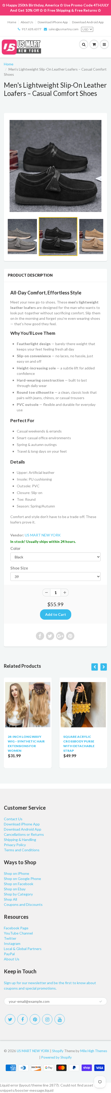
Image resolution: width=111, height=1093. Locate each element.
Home (11, 22)
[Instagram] (47, 1019)
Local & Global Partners (23, 948)
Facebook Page (16, 928)
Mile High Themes (93, 1051)
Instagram (12, 943)
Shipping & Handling (20, 839)
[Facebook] (22, 1019)
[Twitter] (10, 1019)
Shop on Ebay (15, 889)
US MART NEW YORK (43, 535)
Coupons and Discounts (23, 904)
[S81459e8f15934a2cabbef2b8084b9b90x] (55, 166)
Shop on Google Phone (22, 878)
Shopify (58, 1051)
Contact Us (13, 819)
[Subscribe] (100, 1001)
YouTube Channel (18, 933)
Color (15, 548)
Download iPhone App (53, 22)
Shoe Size (19, 568)
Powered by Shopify (56, 1057)
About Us (27, 22)
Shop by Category (18, 894)
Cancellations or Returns (24, 834)
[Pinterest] (35, 1019)
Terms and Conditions (21, 850)
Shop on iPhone (16, 873)
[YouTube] (59, 1019)
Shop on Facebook (18, 884)
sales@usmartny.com (63, 29)
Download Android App (88, 22)
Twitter (10, 938)
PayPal (9, 954)
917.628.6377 (31, 29)
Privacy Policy (15, 844)
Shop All (10, 899)
